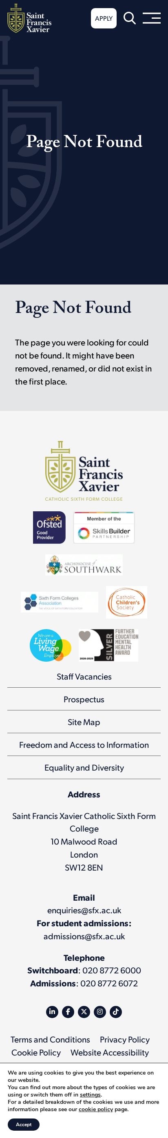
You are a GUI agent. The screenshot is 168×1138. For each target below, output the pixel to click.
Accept (23, 1124)
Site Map (84, 721)
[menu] (152, 18)
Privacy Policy (125, 1039)
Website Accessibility (110, 1052)
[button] (130, 18)
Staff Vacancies (84, 676)
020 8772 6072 (109, 982)
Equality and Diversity (84, 767)
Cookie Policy (36, 1052)
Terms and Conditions (50, 1039)
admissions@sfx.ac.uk (84, 935)
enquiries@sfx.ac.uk (84, 909)
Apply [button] (104, 18)
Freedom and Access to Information (84, 744)
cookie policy (96, 1109)
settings (90, 1095)
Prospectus (84, 698)
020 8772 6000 (111, 969)
